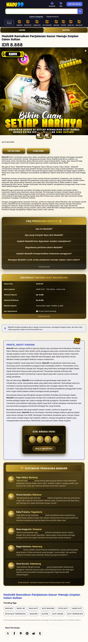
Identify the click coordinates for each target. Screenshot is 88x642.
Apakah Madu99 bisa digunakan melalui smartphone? (44, 241)
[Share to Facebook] (14, 633)
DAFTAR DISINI (14, 151)
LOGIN (22, 30)
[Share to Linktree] (20, 633)
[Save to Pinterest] (27, 633)
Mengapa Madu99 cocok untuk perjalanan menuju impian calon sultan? (44, 260)
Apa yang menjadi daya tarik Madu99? (44, 235)
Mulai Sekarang (44, 449)
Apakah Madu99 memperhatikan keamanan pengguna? (44, 253)
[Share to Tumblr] (40, 633)
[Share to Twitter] (8, 633)
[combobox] (42, 11)
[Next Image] (86, 91)
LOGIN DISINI (38, 151)
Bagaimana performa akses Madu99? (44, 247)
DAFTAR (66, 30)
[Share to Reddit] (33, 633)
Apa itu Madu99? (44, 229)
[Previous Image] (2, 91)
